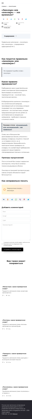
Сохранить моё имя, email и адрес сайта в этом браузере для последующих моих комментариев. (17, 244)
